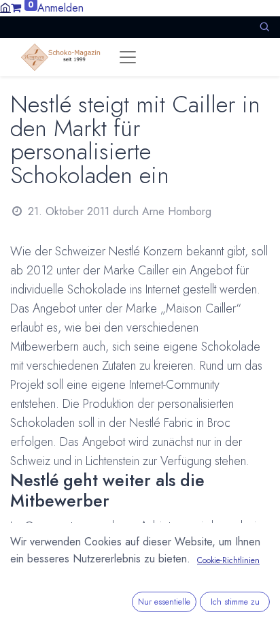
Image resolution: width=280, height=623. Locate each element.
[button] (264, 27)
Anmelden (60, 8)
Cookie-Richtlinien (228, 560)
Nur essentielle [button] (164, 602)
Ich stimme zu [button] (235, 602)
